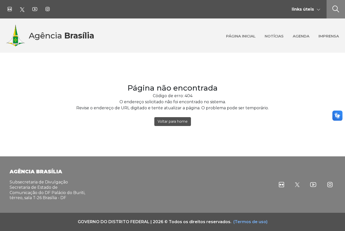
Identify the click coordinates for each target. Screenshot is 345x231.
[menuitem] (241, 35)
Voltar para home (173, 121)
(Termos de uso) (250, 221)
